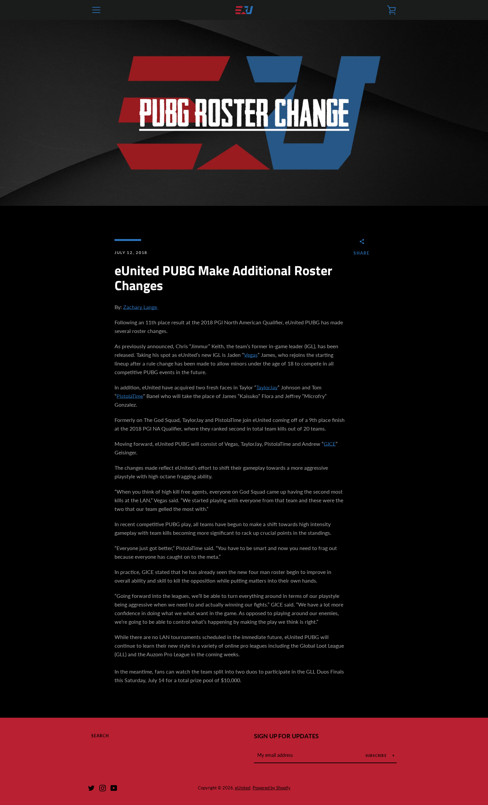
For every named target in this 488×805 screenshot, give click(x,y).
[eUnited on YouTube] (114, 787)
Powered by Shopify (271, 787)
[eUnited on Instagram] (102, 787)
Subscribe (377, 756)
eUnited (242, 787)
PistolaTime (130, 396)
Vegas (251, 355)
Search (100, 735)
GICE (330, 444)
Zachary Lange (140, 307)
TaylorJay (267, 387)
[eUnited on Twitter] (91, 787)
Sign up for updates (286, 736)
